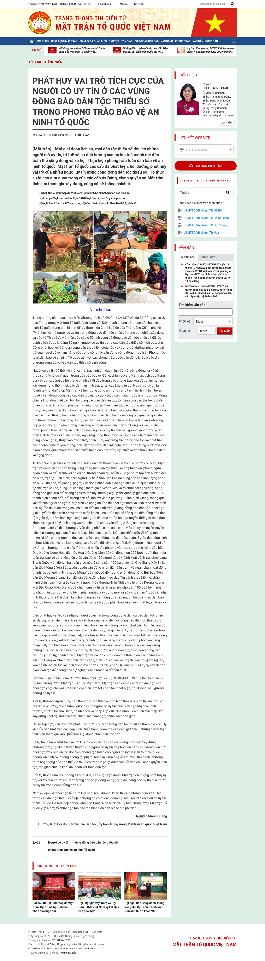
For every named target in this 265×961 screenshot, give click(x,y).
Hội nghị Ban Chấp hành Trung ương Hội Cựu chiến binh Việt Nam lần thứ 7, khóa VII (144, 907)
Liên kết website (194, 137)
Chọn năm (185, 330)
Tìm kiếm (224, 330)
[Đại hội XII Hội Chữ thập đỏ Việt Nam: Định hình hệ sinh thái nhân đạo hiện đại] (54, 885)
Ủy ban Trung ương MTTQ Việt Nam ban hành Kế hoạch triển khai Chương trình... (210, 50)
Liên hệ (87, 4)
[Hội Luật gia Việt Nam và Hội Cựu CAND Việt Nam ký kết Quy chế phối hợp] (99, 885)
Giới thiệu (188, 75)
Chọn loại (185, 321)
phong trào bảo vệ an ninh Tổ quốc (71, 849)
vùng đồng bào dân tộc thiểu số (96, 842)
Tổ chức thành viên (45, 62)
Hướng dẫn (188, 257)
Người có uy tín (58, 842)
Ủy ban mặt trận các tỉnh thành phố (205, 180)
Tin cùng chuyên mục (57, 866)
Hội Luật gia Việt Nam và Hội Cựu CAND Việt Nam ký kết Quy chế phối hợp (98, 907)
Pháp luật (208, 257)
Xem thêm (226, 122)
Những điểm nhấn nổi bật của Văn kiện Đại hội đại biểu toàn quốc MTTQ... (145, 50)
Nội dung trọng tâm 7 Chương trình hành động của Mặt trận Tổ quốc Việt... (82, 50)
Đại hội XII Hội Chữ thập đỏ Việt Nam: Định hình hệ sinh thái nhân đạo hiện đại (53, 907)
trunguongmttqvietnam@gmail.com (74, 948)
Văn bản (186, 247)
